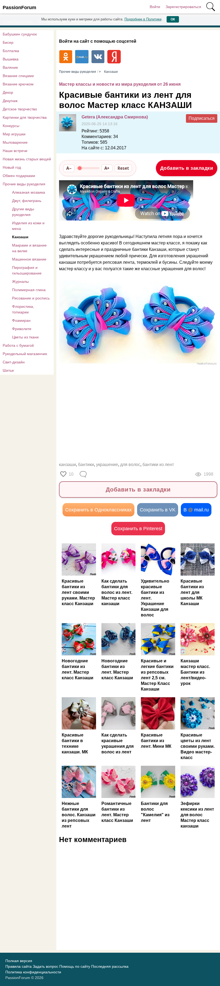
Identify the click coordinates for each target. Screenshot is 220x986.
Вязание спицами (18, 76)
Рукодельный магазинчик (25, 354)
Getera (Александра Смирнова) (115, 117)
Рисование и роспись (31, 298)
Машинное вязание (29, 259)
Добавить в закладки (186, 168)
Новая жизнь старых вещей (27, 159)
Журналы (20, 281)
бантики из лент (158, 464)
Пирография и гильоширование (27, 270)
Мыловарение (15, 142)
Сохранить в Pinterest (138, 528)
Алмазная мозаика (28, 192)
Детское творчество (20, 109)
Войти (155, 7)
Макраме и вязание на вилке (29, 248)
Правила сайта (18, 966)
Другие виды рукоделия (23, 212)
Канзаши (20, 237)
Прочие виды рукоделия (24, 184)
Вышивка (11, 59)
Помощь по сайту (74, 966)
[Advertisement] (138, 414)
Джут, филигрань (26, 200)
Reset (123, 168)
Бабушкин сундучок (20, 34)
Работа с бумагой (18, 345)
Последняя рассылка (110, 966)
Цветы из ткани (25, 337)
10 (71, 474)
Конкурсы (11, 126)
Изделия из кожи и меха (28, 226)
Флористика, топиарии (23, 309)
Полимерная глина (29, 290)
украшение (107, 464)
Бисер (8, 42)
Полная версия (18, 961)
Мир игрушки (14, 134)
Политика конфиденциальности (33, 972)
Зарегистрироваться (183, 7)
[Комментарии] (84, 474)
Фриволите (21, 329)
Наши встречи (15, 151)
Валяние (10, 67)
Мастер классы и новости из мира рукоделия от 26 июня (120, 84)
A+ (106, 168)
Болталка (11, 51)
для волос (130, 464)
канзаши (67, 464)
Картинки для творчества (25, 117)
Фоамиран (21, 320)
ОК (173, 19)
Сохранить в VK (157, 509)
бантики (86, 464)
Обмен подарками (19, 176)
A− (69, 168)
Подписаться (202, 118)
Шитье (8, 370)
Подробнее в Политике (143, 19)
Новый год (12, 167)
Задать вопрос (45, 966)
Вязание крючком (18, 84)
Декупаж (10, 101)
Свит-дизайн (14, 362)
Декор (8, 92)
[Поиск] (210, 6)
